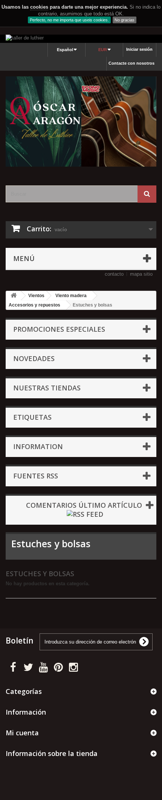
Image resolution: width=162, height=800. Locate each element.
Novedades (34, 358)
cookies (39, 7)
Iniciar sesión (139, 49)
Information (38, 446)
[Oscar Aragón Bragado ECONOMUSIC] (81, 121)
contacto (114, 274)
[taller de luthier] (81, 39)
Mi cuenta (22, 732)
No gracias (124, 20)
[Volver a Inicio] (13, 296)
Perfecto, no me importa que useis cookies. (69, 20)
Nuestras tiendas (47, 387)
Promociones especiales (59, 329)
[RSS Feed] (85, 513)
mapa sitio (141, 274)
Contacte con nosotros (131, 63)
